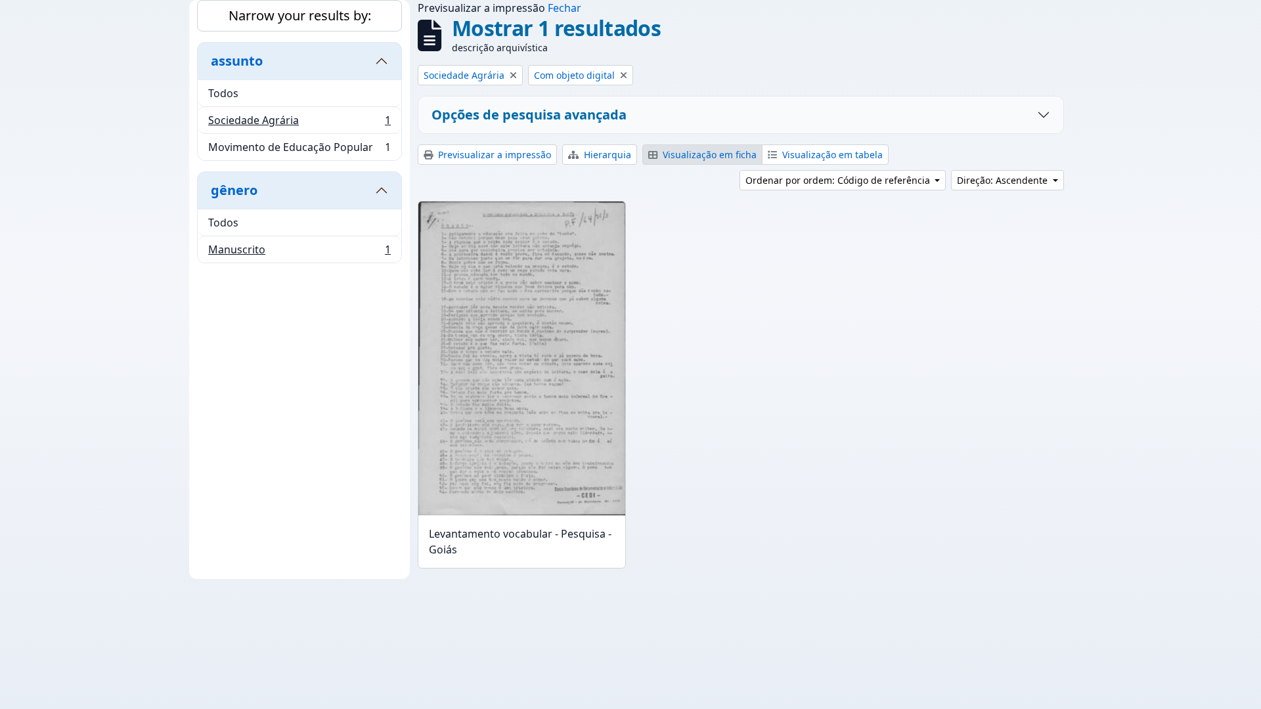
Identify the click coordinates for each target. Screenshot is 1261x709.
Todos (223, 93)
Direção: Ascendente (1003, 180)
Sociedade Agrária (299, 123)
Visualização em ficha (708, 154)
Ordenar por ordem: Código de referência (839, 180)
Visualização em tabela (831, 154)
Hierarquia (606, 154)
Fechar (564, 8)
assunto (237, 61)
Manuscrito (299, 252)
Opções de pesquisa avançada (529, 114)
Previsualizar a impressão (493, 154)
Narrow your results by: (300, 15)
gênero (234, 190)
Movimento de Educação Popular (299, 150)
